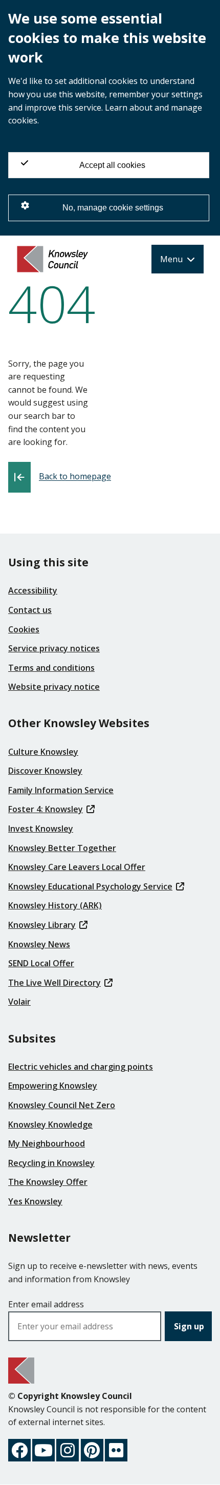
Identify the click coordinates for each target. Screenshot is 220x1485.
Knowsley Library (42, 924)
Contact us (30, 610)
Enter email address (46, 1304)
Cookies (23, 629)
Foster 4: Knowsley (45, 809)
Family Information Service (61, 790)
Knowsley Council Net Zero (61, 1105)
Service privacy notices (54, 648)
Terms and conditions (51, 667)
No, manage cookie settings (112, 207)
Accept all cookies (112, 165)
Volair (19, 1001)
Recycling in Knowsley (51, 1163)
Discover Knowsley (45, 770)
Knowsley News (39, 944)
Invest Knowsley (40, 828)
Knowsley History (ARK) (55, 905)
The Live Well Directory (54, 982)
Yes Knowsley (35, 1201)
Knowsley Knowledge (50, 1124)
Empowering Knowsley (52, 1085)
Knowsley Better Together (62, 848)
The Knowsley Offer (47, 1181)
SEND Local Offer (41, 963)
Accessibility (32, 590)
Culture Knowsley (43, 751)
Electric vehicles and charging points (80, 1066)
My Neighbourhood (46, 1143)
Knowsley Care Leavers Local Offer (76, 867)
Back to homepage (75, 476)
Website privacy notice (54, 686)
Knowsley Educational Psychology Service (90, 886)
